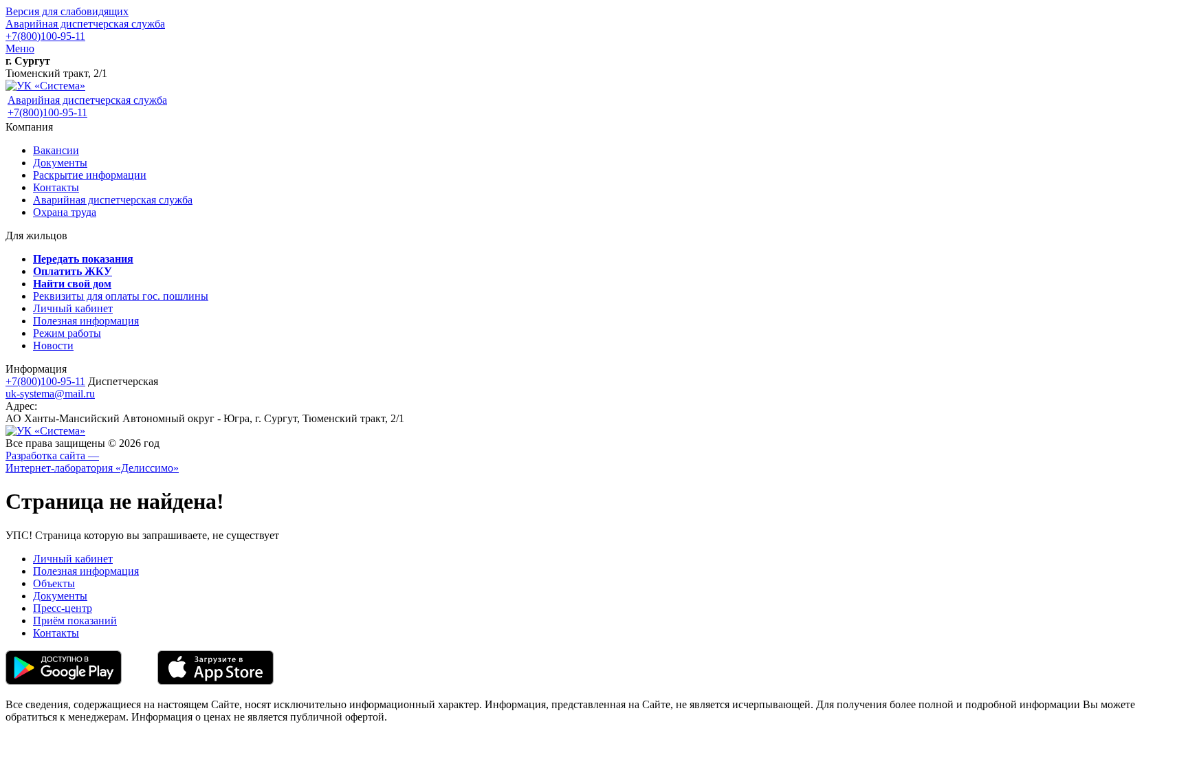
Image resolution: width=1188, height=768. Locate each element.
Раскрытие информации (89, 175)
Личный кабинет (73, 308)
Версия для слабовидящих (67, 11)
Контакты (56, 187)
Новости (53, 345)
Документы (60, 162)
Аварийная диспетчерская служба (85, 24)
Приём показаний (75, 620)
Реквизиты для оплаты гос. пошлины (120, 296)
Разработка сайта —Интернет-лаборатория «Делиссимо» (92, 462)
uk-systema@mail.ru (50, 393)
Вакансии (56, 150)
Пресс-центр (62, 608)
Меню (20, 48)
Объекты (54, 583)
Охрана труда (64, 212)
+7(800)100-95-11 (45, 36)
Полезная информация (86, 321)
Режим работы (67, 333)
